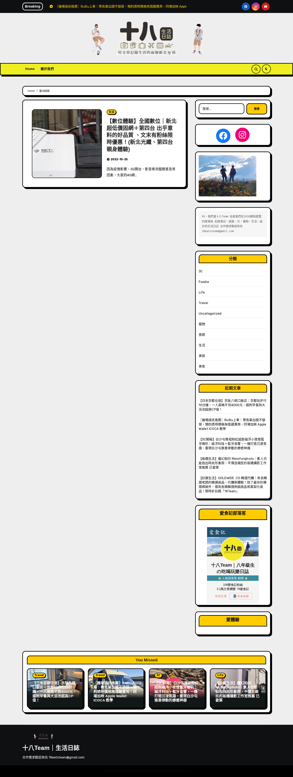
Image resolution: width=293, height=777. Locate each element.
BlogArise (159, 771)
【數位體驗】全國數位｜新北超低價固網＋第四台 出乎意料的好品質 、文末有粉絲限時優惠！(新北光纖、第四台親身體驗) (142, 135)
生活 (111, 112)
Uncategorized (210, 313)
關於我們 (47, 69)
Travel (203, 303)
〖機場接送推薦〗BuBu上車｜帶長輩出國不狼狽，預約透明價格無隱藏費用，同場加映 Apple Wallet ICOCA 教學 (232, 424)
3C (201, 271)
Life (202, 292)
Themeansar (180, 771)
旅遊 (202, 335)
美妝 (202, 356)
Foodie (204, 282)
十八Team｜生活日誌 (51, 748)
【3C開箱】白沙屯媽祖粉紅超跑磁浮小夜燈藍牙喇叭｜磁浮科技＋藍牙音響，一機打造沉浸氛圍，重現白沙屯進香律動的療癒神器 (232, 443)
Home (30, 69)
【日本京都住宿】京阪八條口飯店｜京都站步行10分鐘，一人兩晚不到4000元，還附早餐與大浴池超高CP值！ (232, 405)
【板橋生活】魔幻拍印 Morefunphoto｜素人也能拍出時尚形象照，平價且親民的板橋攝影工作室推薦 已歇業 (233, 463)
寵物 (202, 324)
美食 (202, 366)
